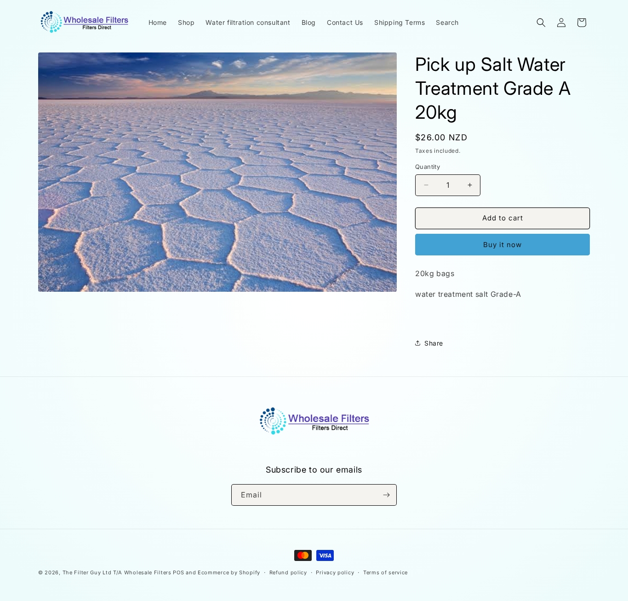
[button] (541, 22)
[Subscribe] (386, 495)
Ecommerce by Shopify (229, 572)
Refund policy (288, 572)
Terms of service (385, 572)
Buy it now (502, 244)
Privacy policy (335, 572)
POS (178, 572)
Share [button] (433, 343)
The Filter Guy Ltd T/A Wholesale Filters (117, 572)
